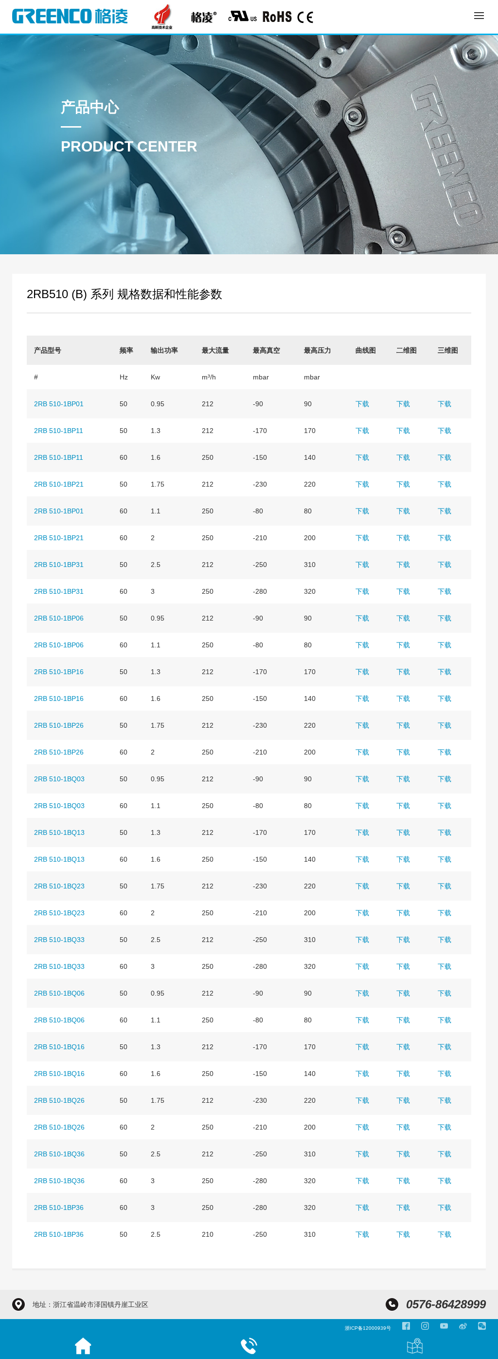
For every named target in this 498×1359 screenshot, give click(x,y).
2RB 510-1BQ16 (59, 1047)
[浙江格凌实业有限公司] (69, 16)
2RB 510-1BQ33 (59, 940)
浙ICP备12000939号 (368, 1328)
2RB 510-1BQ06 (59, 993)
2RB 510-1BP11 (58, 430)
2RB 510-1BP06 (59, 618)
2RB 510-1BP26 (59, 725)
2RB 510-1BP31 (59, 564)
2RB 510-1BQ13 (59, 832)
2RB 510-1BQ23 (59, 886)
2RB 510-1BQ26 (59, 1100)
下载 (362, 404)
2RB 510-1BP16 (59, 672)
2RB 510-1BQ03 (59, 779)
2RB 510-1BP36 (59, 1207)
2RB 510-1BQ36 (59, 1154)
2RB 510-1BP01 (59, 404)
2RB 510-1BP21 (59, 484)
